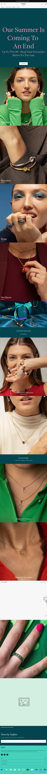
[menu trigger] (2, 4)
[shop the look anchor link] (23, 677)
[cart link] (45, 4)
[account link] (42, 4)
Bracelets (13, 7)
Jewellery (2, 7)
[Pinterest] (5, 755)
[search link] (5, 4)
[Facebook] (2, 755)
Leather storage (8, 7)
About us (18, 7)
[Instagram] (7, 755)
